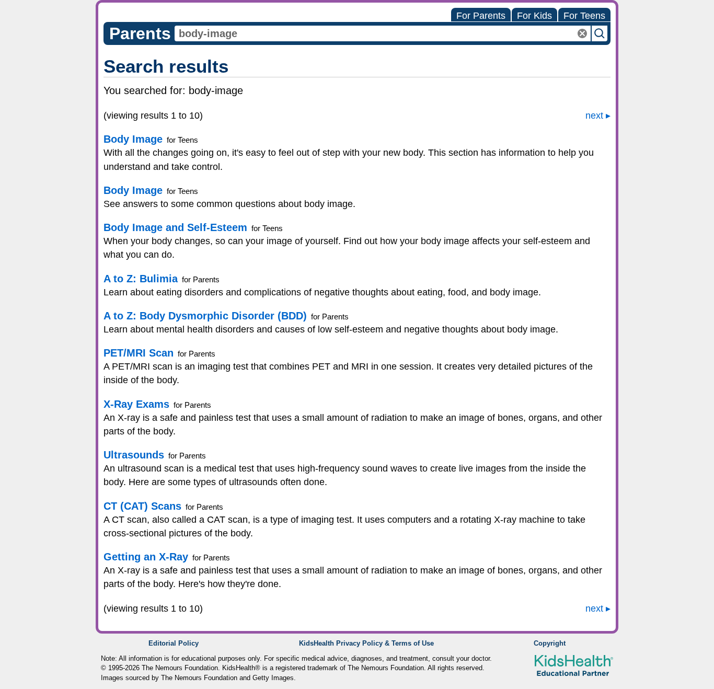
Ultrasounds (133, 455)
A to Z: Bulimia (140, 278)
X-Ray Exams (136, 404)
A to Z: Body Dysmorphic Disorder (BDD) (205, 315)
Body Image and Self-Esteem (175, 227)
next (594, 115)
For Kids (534, 15)
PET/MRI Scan (138, 353)
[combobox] (383, 33)
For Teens (584, 15)
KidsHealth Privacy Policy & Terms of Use (366, 643)
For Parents (480, 15)
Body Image (133, 139)
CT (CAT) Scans (142, 506)
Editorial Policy (173, 643)
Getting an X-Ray (145, 556)
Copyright (550, 643)
